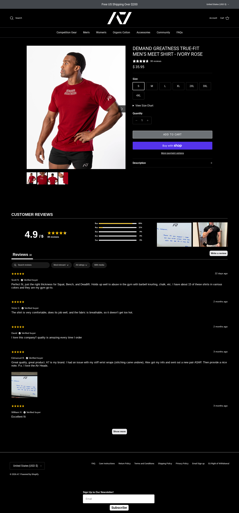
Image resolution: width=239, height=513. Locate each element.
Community (163, 32)
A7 (18, 474)
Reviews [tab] (22, 254)
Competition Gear (67, 32)
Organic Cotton (121, 32)
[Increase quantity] (148, 120)
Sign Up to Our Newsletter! (98, 492)
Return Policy (125, 463)
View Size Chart (144, 105)
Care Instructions (107, 463)
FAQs (180, 32)
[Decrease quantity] (136, 120)
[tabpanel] (119, 349)
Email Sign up (198, 463)
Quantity (137, 113)
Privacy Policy (182, 463)
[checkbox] (99, 265)
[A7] (119, 18)
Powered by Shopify (29, 474)
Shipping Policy (165, 463)
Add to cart (172, 134)
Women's (101, 32)
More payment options (172, 153)
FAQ (93, 463)
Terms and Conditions (144, 463)
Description (139, 162)
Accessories (143, 32)
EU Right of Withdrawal (218, 463)
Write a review (218, 253)
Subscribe (119, 507)
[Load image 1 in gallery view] (76, 107)
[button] (118, 223)
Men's (86, 32)
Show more (119, 431)
